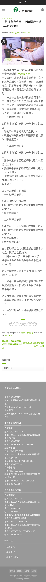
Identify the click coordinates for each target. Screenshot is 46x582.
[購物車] (42, 9)
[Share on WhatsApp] (11, 324)
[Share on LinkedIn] (34, 324)
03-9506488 (28, 461)
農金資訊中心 (12, 557)
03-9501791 (28, 481)
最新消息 (10, 18)
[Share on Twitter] (21, 324)
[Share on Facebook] (16, 324)
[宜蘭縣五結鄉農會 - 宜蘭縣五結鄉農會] (23, 9)
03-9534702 (16, 508)
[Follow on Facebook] (25, 3)
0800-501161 (16, 531)
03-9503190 (29, 531)
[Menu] (3, 9)
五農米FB (10, 552)
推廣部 (4, 18)
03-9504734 (16, 481)
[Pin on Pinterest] (30, 324)
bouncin (27, 579)
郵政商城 (10, 547)
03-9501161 (16, 397)
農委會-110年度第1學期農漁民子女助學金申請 (12, 344)
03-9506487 (16, 461)
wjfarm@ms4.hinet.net (21, 407)
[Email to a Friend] (25, 324)
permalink (8, 335)
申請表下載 (24, 73)
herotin (26, 33)
